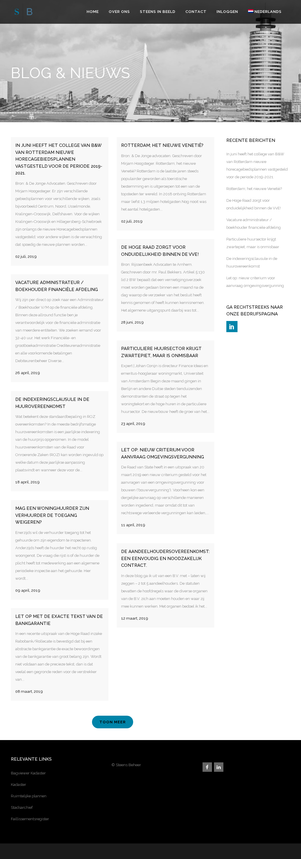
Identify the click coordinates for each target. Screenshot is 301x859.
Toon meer (112, 722)
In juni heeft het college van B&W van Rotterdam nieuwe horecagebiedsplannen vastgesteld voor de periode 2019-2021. (58, 159)
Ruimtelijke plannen (28, 796)
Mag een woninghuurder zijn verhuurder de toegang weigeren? (52, 515)
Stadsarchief (22, 807)
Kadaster (18, 784)
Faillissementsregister (30, 819)
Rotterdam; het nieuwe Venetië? (162, 145)
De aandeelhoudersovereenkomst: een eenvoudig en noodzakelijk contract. (165, 558)
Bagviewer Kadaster (28, 773)
